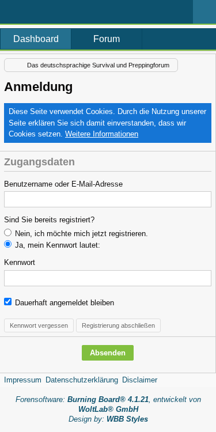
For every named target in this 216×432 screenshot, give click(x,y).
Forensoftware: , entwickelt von (108, 404)
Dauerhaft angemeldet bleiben (63, 302)
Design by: (108, 419)
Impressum (22, 380)
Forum (106, 39)
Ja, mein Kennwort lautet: (56, 245)
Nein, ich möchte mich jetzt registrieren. (80, 233)
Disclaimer (139, 380)
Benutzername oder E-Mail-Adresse (63, 184)
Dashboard (36, 39)
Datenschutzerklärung (82, 380)
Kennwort (19, 262)
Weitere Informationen (101, 134)
